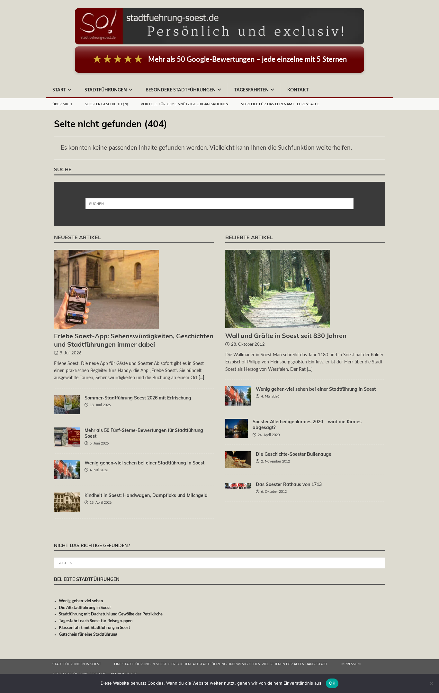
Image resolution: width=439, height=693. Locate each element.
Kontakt (298, 90)
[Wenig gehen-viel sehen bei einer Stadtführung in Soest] (67, 469)
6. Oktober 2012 (274, 491)
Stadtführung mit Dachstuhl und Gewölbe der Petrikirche (111, 614)
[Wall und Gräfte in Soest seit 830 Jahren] (305, 289)
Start (59, 90)
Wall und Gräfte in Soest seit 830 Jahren (285, 336)
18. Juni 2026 (100, 405)
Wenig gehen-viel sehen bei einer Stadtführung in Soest (144, 463)
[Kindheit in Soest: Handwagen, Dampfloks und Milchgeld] (67, 502)
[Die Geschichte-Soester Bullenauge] (238, 459)
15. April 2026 (101, 502)
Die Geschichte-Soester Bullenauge (293, 454)
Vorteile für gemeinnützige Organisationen (184, 104)
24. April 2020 (269, 435)
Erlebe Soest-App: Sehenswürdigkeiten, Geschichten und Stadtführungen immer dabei (133, 340)
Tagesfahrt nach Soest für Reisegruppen (95, 621)
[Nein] (431, 683)
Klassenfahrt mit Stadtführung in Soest (94, 628)
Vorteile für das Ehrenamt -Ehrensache (280, 104)
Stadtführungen (106, 90)
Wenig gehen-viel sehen (81, 601)
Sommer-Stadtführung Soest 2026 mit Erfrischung (138, 398)
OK (332, 683)
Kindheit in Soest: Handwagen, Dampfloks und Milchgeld (146, 495)
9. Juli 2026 (71, 353)
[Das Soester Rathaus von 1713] (238, 485)
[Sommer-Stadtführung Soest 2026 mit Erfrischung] (67, 404)
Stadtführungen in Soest (76, 664)
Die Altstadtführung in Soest (85, 608)
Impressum (350, 664)
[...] (201, 378)
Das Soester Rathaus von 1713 (289, 484)
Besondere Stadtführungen (181, 90)
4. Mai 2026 (99, 470)
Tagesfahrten (251, 90)
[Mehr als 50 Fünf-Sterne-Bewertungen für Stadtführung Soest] (67, 437)
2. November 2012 (275, 461)
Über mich (62, 104)
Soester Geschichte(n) (106, 104)
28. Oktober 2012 (248, 344)
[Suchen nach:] (220, 203)
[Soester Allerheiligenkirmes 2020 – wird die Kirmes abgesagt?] (236, 428)
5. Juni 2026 (99, 443)
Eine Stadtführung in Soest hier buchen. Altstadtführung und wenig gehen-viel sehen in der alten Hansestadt (220, 664)
